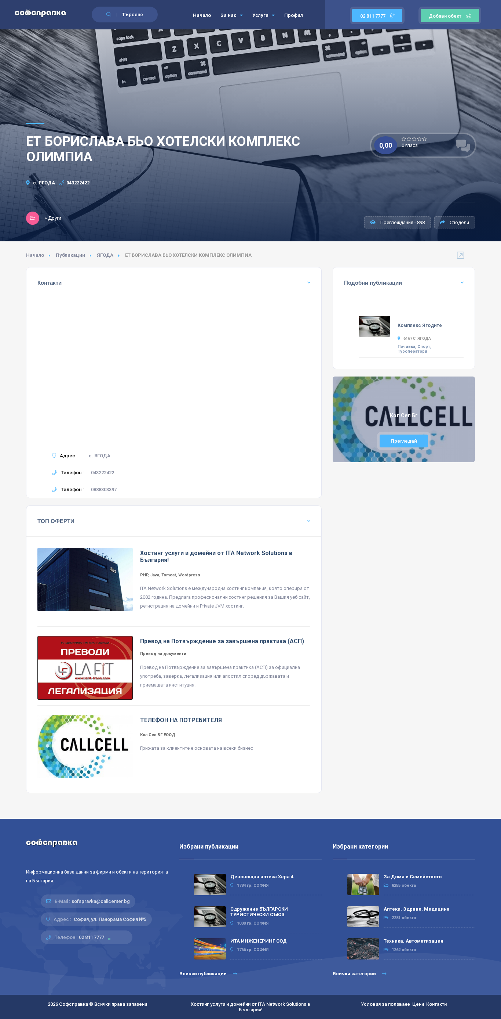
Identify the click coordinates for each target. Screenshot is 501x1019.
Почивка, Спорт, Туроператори (414, 349)
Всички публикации (203, 973)
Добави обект (445, 16)
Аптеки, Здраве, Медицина (417, 909)
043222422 (77, 183)
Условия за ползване (385, 1004)
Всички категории (355, 973)
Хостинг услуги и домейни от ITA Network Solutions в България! (250, 1006)
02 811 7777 (373, 16)
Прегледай (404, 441)
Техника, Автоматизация (413, 941)
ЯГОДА (105, 255)
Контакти (436, 1004)
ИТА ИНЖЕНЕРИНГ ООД (258, 941)
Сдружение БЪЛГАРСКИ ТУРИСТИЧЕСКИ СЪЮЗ (259, 911)
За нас (229, 15)
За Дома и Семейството (413, 876)
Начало (202, 15)
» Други (53, 218)
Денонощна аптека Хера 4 (261, 876)
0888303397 (104, 489)
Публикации (70, 255)
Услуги (261, 15)
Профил (293, 15)
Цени (418, 1004)
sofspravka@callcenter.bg (101, 901)
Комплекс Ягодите (420, 325)
